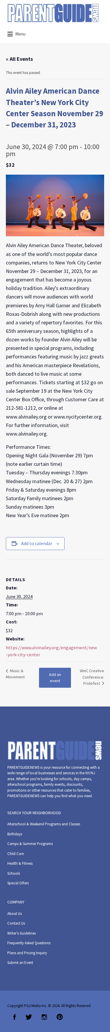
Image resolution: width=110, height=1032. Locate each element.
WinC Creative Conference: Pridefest (92, 677)
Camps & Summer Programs (30, 843)
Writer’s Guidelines (21, 933)
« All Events (19, 58)
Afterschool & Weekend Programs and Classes (43, 824)
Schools (13, 873)
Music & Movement (15, 673)
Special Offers (18, 883)
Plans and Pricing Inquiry (27, 952)
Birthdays (14, 834)
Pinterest (60, 1017)
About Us (14, 913)
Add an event (55, 677)
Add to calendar (36, 543)
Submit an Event (20, 962)
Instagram (44, 1017)
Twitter (29, 1017)
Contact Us (16, 923)
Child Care (15, 853)
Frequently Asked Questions (28, 942)
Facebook (14, 1017)
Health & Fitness (20, 863)
